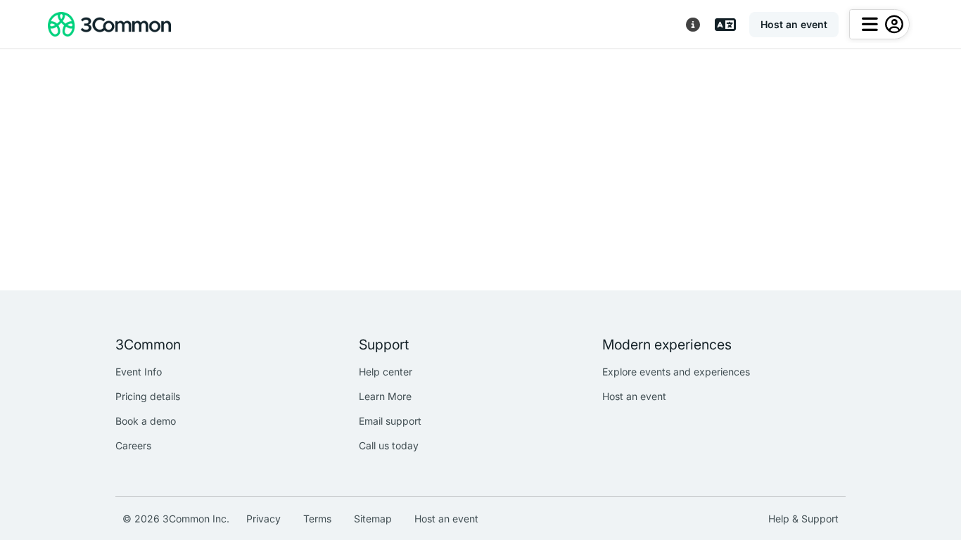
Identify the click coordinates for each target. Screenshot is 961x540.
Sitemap (373, 519)
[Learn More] (693, 24)
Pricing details (147, 396)
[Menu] (879, 24)
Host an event (634, 396)
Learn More (385, 396)
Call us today (389, 445)
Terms (317, 519)
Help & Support (803, 519)
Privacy (263, 519)
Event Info (138, 372)
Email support (390, 421)
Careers (133, 445)
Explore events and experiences (676, 372)
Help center (385, 372)
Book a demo (145, 421)
